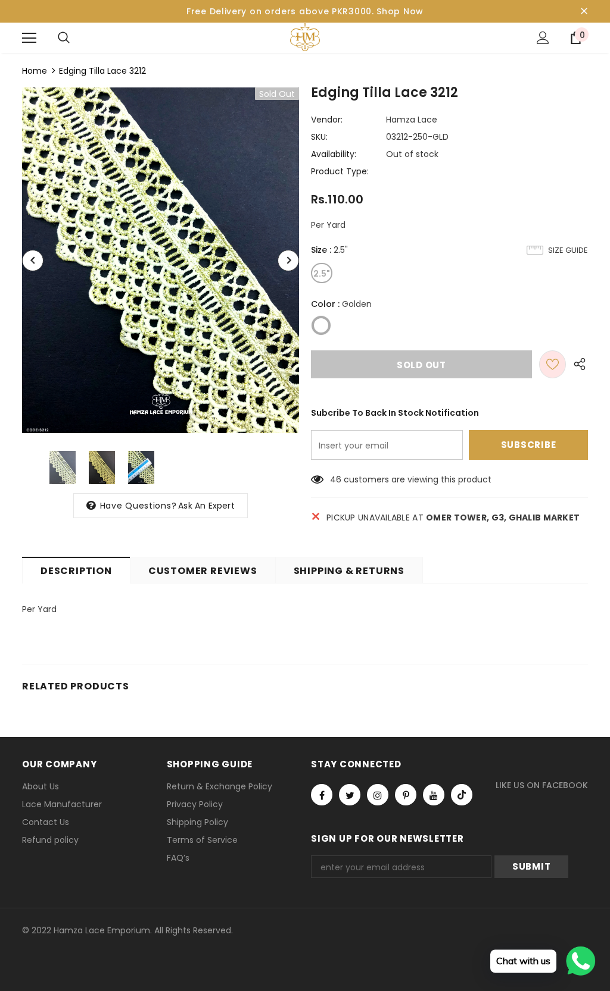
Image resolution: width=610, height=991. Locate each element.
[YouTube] (433, 794)
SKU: (319, 137)
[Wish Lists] (552, 364)
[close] (584, 11)
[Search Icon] (64, 38)
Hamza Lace (411, 120)
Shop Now (400, 11)
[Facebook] (321, 794)
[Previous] (32, 260)
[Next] (288, 260)
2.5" (321, 274)
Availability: (333, 154)
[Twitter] (349, 794)
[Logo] (305, 37)
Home (34, 71)
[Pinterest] (405, 794)
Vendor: (327, 120)
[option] (160, 260)
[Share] (577, 364)
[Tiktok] (461, 794)
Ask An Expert (206, 506)
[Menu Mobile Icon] (29, 38)
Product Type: (340, 171)
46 (335, 479)
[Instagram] (377, 794)
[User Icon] (543, 38)
